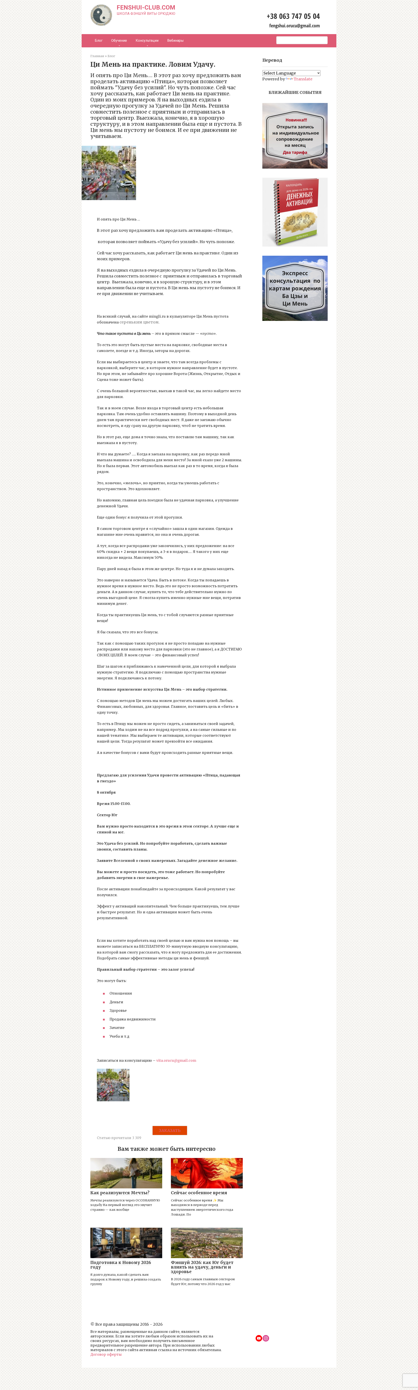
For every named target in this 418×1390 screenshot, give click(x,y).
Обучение (119, 40)
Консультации (147, 40)
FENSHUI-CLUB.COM (146, 7)
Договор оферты (106, 1354)
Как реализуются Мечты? (119, 1192)
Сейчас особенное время (199, 1192)
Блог (99, 40)
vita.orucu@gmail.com (176, 1060)
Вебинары (175, 40)
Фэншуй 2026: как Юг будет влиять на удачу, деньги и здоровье (202, 1267)
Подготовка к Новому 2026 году (120, 1265)
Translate (303, 78)
